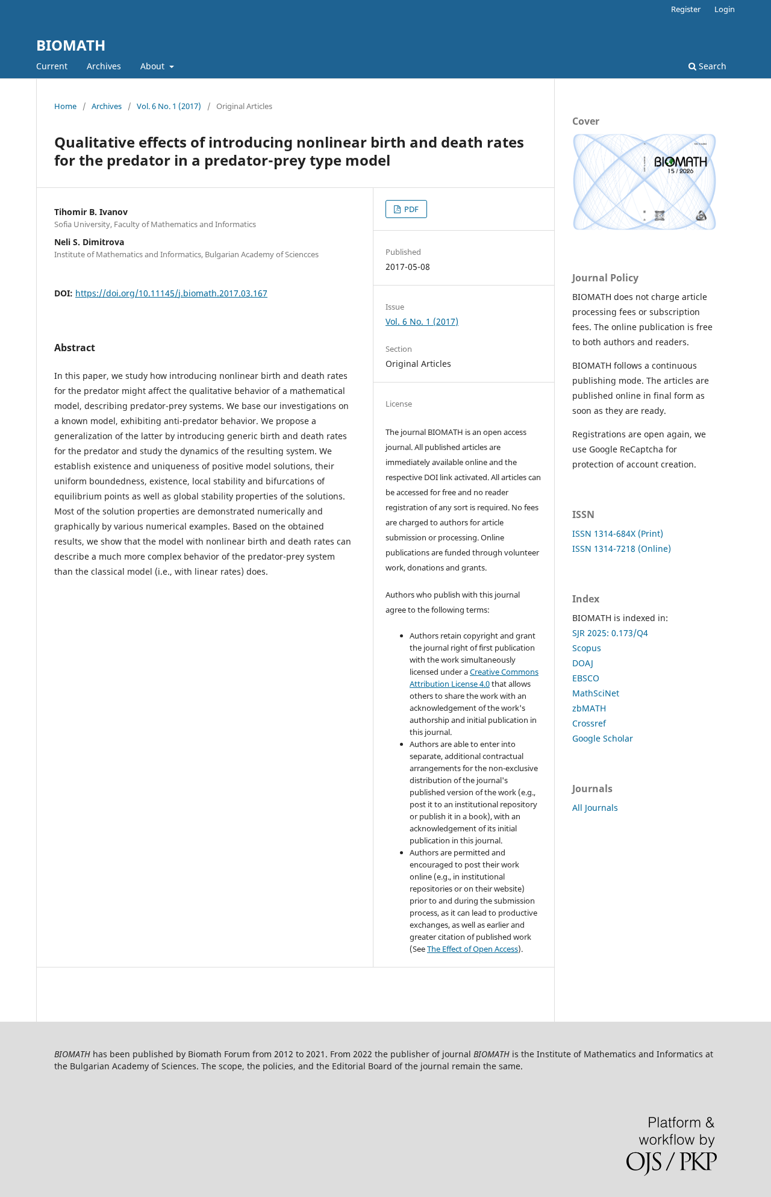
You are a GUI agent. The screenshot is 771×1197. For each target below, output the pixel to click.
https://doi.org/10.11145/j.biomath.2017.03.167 (171, 293)
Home (65, 106)
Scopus (586, 648)
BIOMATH (70, 45)
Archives (104, 66)
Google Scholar (602, 738)
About (153, 66)
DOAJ (582, 663)
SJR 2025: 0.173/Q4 (610, 633)
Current (51, 66)
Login (724, 9)
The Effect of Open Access (472, 948)
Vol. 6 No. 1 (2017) (169, 106)
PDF (410, 209)
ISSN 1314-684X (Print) (617, 533)
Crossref (589, 723)
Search (711, 66)
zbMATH (589, 708)
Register (686, 9)
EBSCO (585, 678)
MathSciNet (595, 693)
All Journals (595, 807)
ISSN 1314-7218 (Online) (621, 548)
